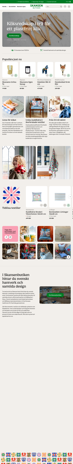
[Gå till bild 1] (16, 40)
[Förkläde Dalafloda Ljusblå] (56, 169)
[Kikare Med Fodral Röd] (24, 168)
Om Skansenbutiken (55, 295)
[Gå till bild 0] (9, 40)
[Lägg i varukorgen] (16, 75)
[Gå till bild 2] (23, 40)
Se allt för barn (13, 35)
